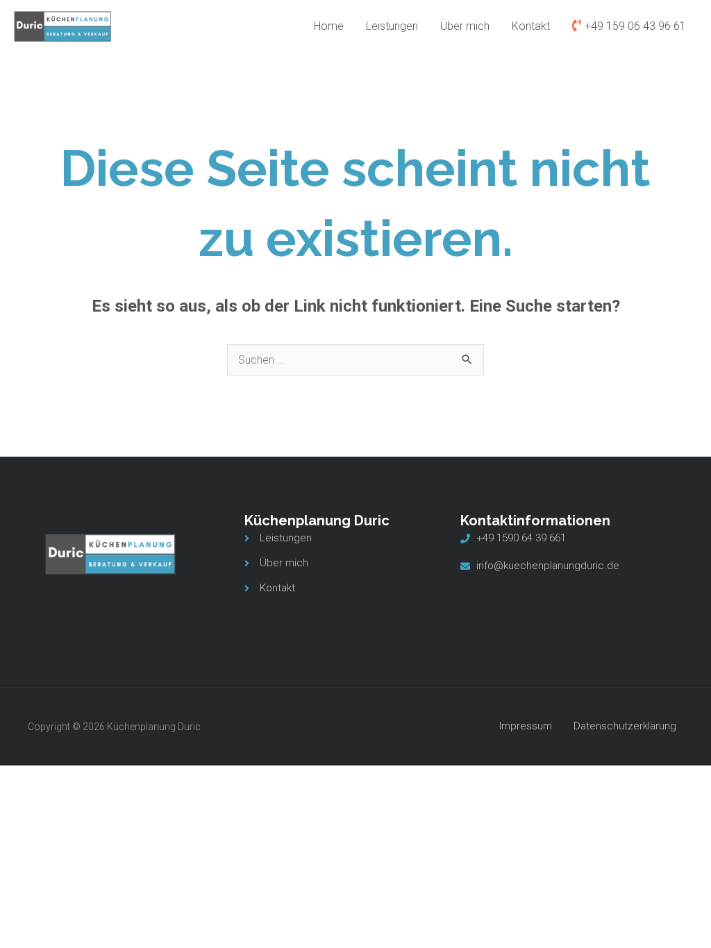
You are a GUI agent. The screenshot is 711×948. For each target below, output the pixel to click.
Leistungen (392, 26)
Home (329, 26)
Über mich (465, 26)
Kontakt (531, 26)
